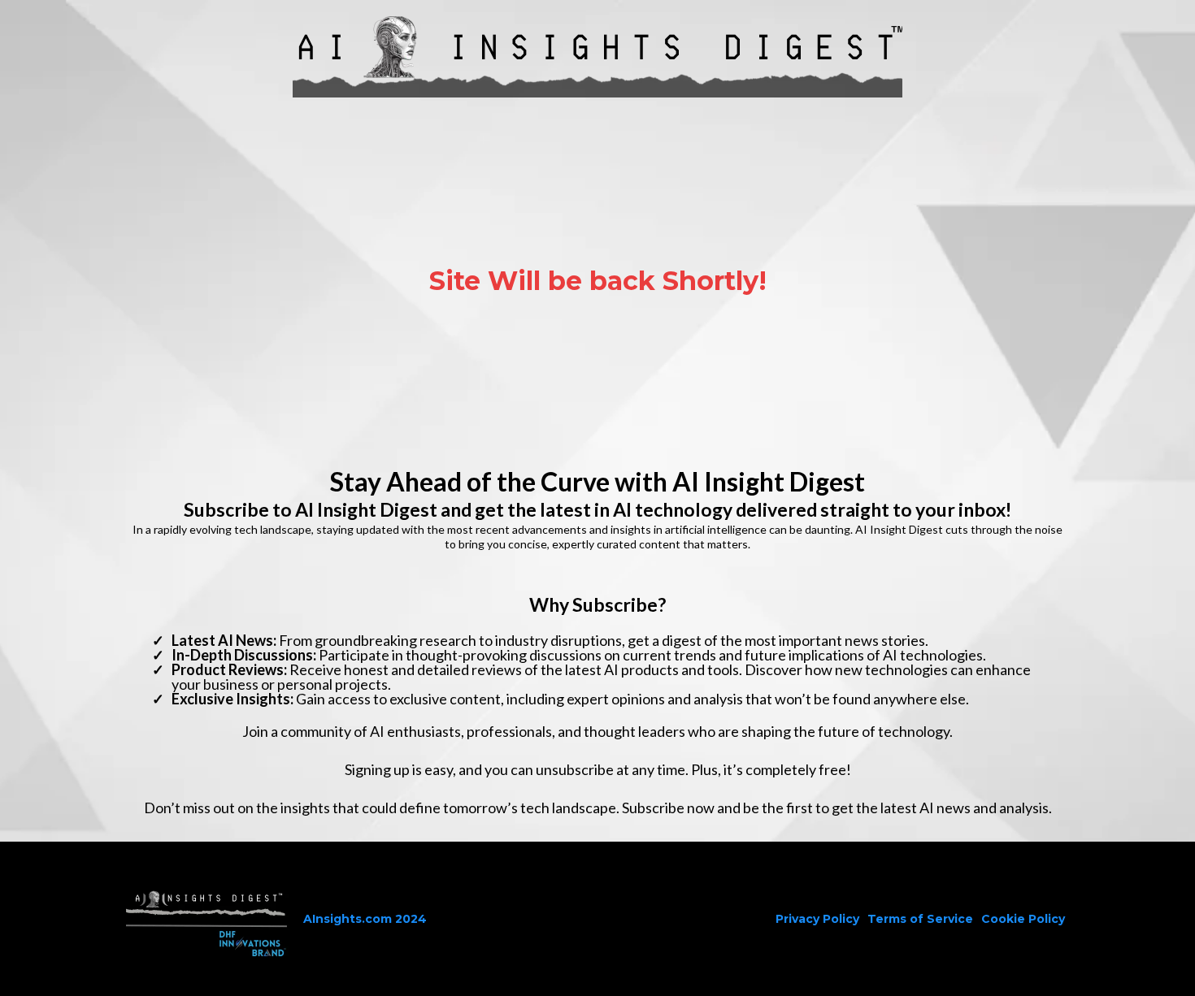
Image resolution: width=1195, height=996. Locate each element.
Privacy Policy (817, 919)
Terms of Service (920, 919)
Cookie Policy (1023, 919)
